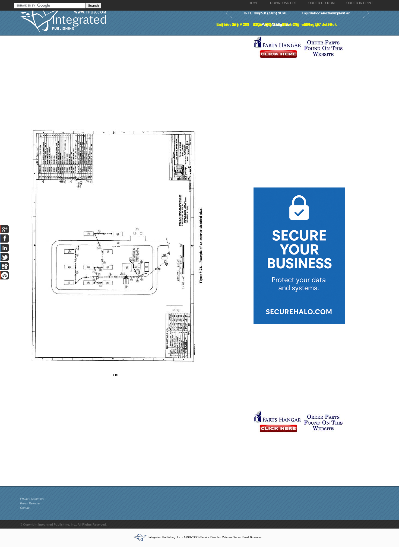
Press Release (30, 503)
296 (307, 24)
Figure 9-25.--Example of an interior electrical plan (326, 13)
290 (246, 24)
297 (318, 24)
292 (268, 24)
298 (328, 24)
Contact (25, 507)
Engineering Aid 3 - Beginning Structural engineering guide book (276, 24)
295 (296, 24)
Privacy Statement (32, 498)
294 (285, 24)
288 (224, 24)
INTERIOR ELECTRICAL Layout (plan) (265, 13)
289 (235, 24)
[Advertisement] (135, 74)
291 (257, 24)
